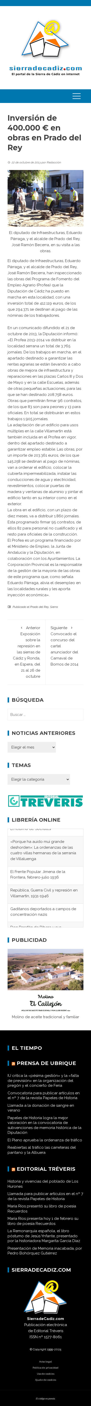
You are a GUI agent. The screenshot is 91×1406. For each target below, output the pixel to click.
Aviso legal (45, 1366)
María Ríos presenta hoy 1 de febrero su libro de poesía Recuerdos (43, 1225)
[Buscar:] (45, 714)
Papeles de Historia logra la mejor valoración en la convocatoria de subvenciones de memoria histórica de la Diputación (44, 1129)
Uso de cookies (45, 1378)
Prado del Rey (39, 607)
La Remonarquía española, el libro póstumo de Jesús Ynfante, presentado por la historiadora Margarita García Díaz (44, 1240)
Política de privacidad (45, 1372)
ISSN (34, 1341)
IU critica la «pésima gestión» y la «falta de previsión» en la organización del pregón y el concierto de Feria (43, 1085)
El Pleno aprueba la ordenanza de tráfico (45, 1144)
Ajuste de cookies (45, 1384)
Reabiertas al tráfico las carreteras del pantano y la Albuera (42, 1154)
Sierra (54, 607)
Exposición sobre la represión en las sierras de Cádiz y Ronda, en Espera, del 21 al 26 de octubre (26, 652)
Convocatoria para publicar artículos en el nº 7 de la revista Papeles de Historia (44, 1100)
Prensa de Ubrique (46, 1067)
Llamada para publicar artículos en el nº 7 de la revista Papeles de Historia (45, 1200)
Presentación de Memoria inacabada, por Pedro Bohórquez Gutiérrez (45, 1255)
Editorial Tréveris (46, 1173)
